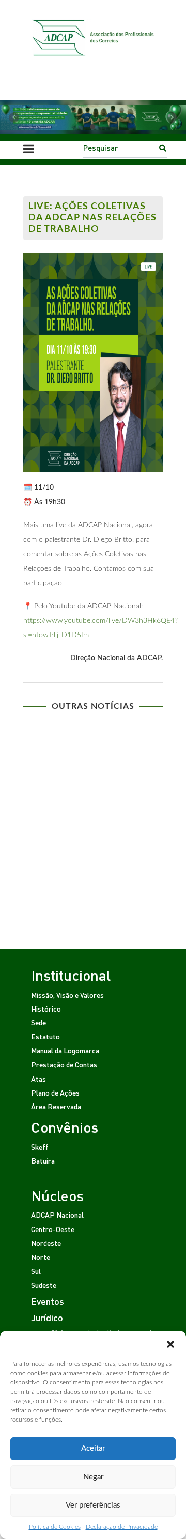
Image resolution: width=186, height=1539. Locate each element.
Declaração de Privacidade (122, 1527)
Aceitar (93, 1448)
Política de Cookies (55, 1527)
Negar (93, 1477)
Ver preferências (93, 1505)
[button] (170, 1344)
